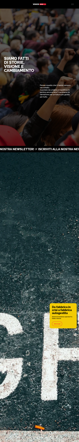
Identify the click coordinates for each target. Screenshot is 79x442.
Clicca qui (57, 324)
